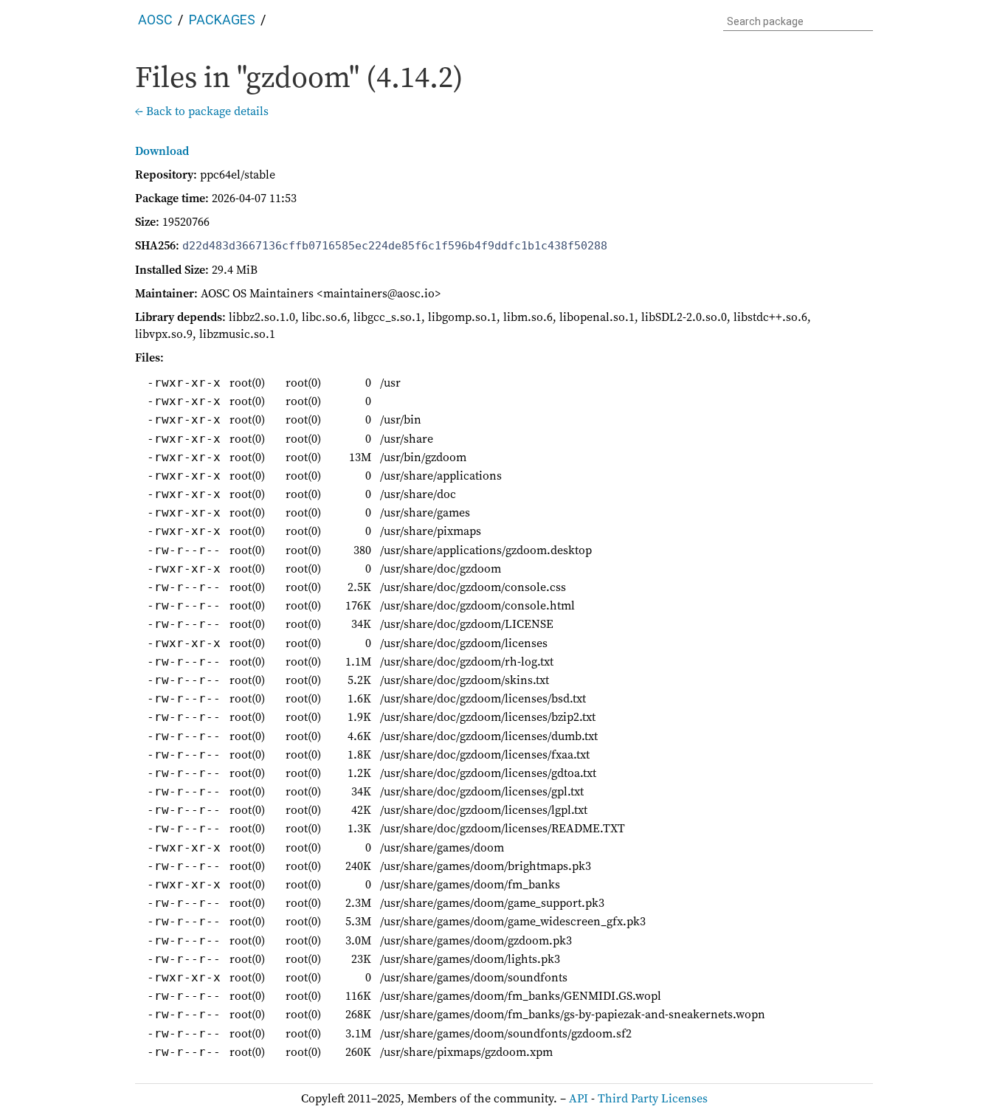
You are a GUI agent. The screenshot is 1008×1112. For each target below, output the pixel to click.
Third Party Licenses (653, 1098)
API (578, 1098)
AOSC (155, 19)
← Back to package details (202, 111)
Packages (222, 19)
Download (162, 150)
